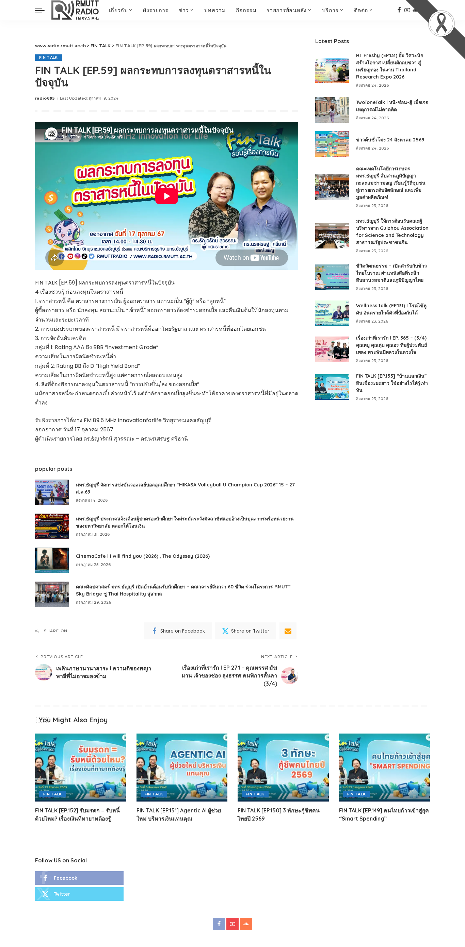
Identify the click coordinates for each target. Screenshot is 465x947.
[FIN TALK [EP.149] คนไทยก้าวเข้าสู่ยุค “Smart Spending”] (384, 768)
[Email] (287, 630)
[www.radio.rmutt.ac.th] (75, 10)
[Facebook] (399, 10)
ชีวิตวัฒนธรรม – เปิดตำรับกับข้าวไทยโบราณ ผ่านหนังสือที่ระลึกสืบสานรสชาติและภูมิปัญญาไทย (391, 273)
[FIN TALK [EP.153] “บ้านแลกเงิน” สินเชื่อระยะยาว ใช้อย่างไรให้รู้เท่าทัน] (332, 387)
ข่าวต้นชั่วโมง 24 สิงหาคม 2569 (390, 140)
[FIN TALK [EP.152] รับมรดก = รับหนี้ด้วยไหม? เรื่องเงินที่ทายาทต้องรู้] (80, 768)
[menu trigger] (43, 10)
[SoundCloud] (246, 924)
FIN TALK (48, 57)
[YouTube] (232, 924)
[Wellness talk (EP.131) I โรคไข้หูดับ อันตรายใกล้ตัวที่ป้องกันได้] (332, 313)
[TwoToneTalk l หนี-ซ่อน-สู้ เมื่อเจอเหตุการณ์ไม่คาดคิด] (332, 110)
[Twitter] (79, 894)
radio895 (45, 98)
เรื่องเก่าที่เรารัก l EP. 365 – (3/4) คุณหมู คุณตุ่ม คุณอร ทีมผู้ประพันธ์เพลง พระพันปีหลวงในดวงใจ (391, 345)
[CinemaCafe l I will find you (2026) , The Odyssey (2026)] (52, 560)
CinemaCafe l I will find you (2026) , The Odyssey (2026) (143, 556)
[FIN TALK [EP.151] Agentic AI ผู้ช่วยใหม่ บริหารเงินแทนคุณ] (182, 768)
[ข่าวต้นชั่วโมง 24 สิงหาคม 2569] (332, 144)
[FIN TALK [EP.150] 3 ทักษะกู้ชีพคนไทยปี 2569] (283, 768)
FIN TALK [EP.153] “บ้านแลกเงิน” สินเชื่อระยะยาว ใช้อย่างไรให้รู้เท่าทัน (392, 383)
